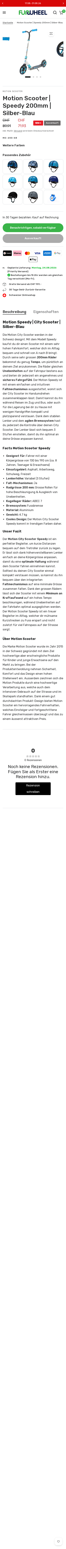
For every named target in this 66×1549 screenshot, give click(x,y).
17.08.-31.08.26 (33, 3)
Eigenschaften (46, 312)
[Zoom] (51, 33)
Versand (18, 131)
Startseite (8, 22)
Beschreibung (14, 312)
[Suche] (55, 12)
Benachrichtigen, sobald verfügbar (33, 227)
